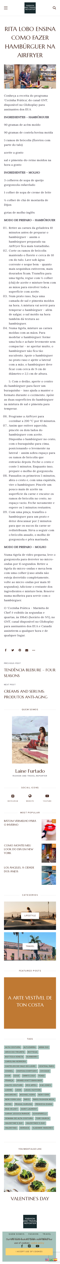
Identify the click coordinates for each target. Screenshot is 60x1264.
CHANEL (9, 1071)
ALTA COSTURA (12, 1047)
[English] (47, 1259)
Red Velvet (11, 1109)
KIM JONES (45, 1085)
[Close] (53, 1234)
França (9, 1080)
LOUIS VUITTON (32, 1090)
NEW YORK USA (13, 1099)
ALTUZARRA (30, 1047)
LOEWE (8, 1090)
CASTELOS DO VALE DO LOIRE (20, 1066)
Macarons (11, 1095)
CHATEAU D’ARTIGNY (27, 1071)
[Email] (26, 650)
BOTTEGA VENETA (14, 1057)
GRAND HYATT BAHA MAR (29, 1080)
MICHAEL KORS (27, 1095)
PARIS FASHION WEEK (43, 1099)
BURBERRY (32, 1057)
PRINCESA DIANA (44, 1104)
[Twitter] (12, 650)
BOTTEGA (32, 1052)
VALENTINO (11, 1128)
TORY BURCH (42, 1118)
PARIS (27, 1099)
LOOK (18, 1090)
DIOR (7, 1076)
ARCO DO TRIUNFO (14, 1052)
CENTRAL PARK (46, 1066)
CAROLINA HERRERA (15, 1061)
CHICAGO (44, 1071)
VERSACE (24, 1128)
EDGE (16, 1076)
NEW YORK (43, 1095)
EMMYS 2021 (29, 1076)
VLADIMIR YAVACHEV (43, 1128)
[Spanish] (55, 1259)
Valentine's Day (14, 1123)
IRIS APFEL (31, 1085)
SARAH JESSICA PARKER (17, 1114)
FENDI (42, 1076)
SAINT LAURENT (29, 1109)
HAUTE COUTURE (14, 1085)
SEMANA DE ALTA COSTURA (19, 1118)
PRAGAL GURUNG (23, 1104)
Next (51, 1178)
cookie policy (37, 1243)
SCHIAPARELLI (40, 1114)
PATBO (8, 1104)
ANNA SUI (43, 1047)
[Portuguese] (51, 1259)
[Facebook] (5, 650)
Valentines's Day (35, 1123)
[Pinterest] (19, 650)
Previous (9, 1178)
